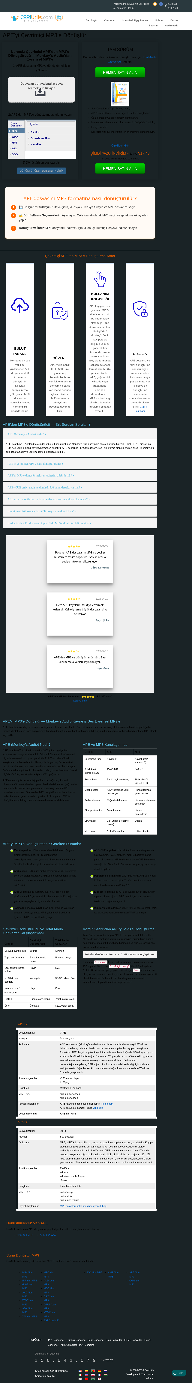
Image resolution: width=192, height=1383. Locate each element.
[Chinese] (87, 1378)
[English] (80, 1370)
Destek (174, 20)
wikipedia (98, 1107)
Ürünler (159, 20)
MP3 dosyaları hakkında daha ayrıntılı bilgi (83, 1206)
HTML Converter (133, 1340)
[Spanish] (87, 1370)
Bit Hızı (35, 132)
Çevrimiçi (109, 20)
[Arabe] (93, 1378)
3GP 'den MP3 (51, 1320)
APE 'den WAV (48, 1234)
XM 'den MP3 (29, 1316)
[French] (100, 1374)
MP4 (14, 142)
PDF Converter (56, 1340)
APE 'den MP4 (25, 1234)
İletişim (153, 25)
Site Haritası (42, 1371)
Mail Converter (96, 1340)
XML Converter (69, 1344)
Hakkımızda (171, 25)
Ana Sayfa (91, 20)
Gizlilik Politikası (59, 1371)
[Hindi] (106, 1374)
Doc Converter (114, 1340)
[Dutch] (106, 1370)
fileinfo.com (107, 1103)
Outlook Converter (76, 1340)
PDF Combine (86, 1344)
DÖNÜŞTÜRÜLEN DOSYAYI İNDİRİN (42, 170)
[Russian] (87, 1374)
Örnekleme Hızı (40, 138)
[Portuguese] (93, 1370)
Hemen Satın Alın (120, 72)
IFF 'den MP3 (29, 1280)
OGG (15, 154)
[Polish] (93, 1374)
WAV (14, 148)
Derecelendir (80, 700)
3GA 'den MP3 (94, 1272)
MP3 (14, 130)
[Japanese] (100, 1378)
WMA (15, 136)
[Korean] (80, 1378)
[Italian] (80, 1374)
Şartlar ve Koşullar (45, 1376)
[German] (100, 1370)
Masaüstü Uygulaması (135, 20)
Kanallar (36, 144)
